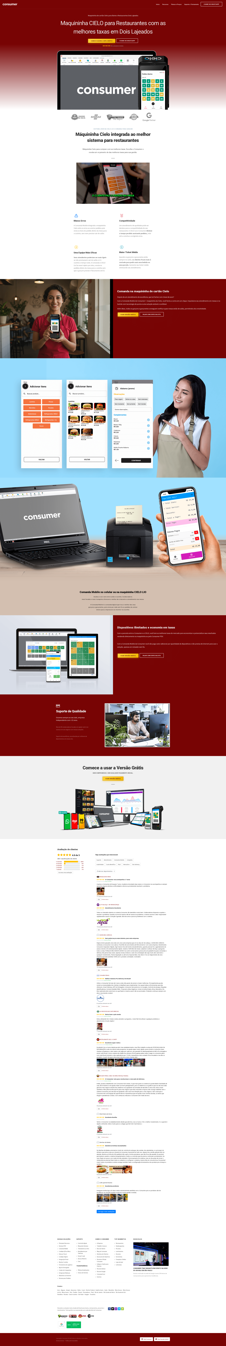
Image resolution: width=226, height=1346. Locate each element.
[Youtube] (112, 1308)
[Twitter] (119, 1308)
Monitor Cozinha (63, 1262)
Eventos (99, 1277)
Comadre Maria (104, 975)
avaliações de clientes (117, 46)
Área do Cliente (101, 1248)
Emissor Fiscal (63, 1254)
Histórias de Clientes (102, 1254)
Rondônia (60, 1294)
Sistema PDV (62, 1246)
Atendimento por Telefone (82, 1252)
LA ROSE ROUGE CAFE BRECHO (109, 1011)
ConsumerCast (101, 1274)
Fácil (119, 864)
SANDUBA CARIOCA (106, 935)
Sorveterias (119, 1257)
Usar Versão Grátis (162, 1339)
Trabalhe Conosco (102, 1246)
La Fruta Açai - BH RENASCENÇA (109, 904)
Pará (71, 1292)
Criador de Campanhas (65, 1270)
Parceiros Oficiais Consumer (101, 1260)
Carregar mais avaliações (106, 1212)
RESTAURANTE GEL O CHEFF (108, 1039)
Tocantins (92, 1294)
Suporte (98, 860)
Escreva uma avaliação (65, 872)
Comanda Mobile (119, 860)
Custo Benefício (110, 864)
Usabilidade (100, 864)
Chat (79, 1261)
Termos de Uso (60, 1340)
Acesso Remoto (82, 1259)
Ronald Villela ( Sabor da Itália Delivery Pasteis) (114, 1076)
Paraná (80, 1292)
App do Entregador (64, 1267)
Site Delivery (135, 864)
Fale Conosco (147, 1339)
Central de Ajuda (82, 1243)
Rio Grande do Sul (120, 1292)
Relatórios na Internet (65, 1275)
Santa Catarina (73, 1294)
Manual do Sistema (83, 1246)
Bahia (79, 1290)
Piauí (92, 1292)
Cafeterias (119, 1265)
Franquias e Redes (121, 1259)
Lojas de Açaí (119, 1262)
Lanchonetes (119, 1251)
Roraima (66, 1294)
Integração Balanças (64, 1273)
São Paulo (81, 1294)
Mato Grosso (118, 1290)
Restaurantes (119, 1243)
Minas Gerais (65, 1292)
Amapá (68, 1290)
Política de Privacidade (72, 1340)
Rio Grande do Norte (109, 1292)
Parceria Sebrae (101, 1269)
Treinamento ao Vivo (83, 1248)
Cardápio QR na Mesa (64, 1251)
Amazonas (73, 1290)
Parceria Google (101, 1271)
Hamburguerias (120, 1246)
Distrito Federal (90, 1290)
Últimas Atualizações (83, 1270)
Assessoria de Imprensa (103, 1257)
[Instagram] (116, 1308)
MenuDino (126, 864)
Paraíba (75, 1292)
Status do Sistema (83, 1273)
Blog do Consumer (102, 1251)
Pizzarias (118, 1248)
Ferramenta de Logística (65, 1265)
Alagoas (63, 1290)
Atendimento (107, 860)
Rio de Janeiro (98, 1292)
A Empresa (100, 1243)
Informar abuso (105, 899)
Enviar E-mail (81, 1256)
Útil (99, 899)
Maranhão (111, 1290)
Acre (58, 1290)
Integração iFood (63, 1259)
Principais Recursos (64, 1243)
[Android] (122, 1308)
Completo (130, 860)
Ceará (83, 1290)
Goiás (105, 1290)
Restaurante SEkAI (105, 876)
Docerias (118, 1254)
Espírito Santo (99, 1290)
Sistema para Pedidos (65, 1278)
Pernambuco (86, 1292)
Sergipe (87, 1294)
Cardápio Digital (63, 1257)
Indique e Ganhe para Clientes (102, 1265)
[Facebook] (109, 1308)
